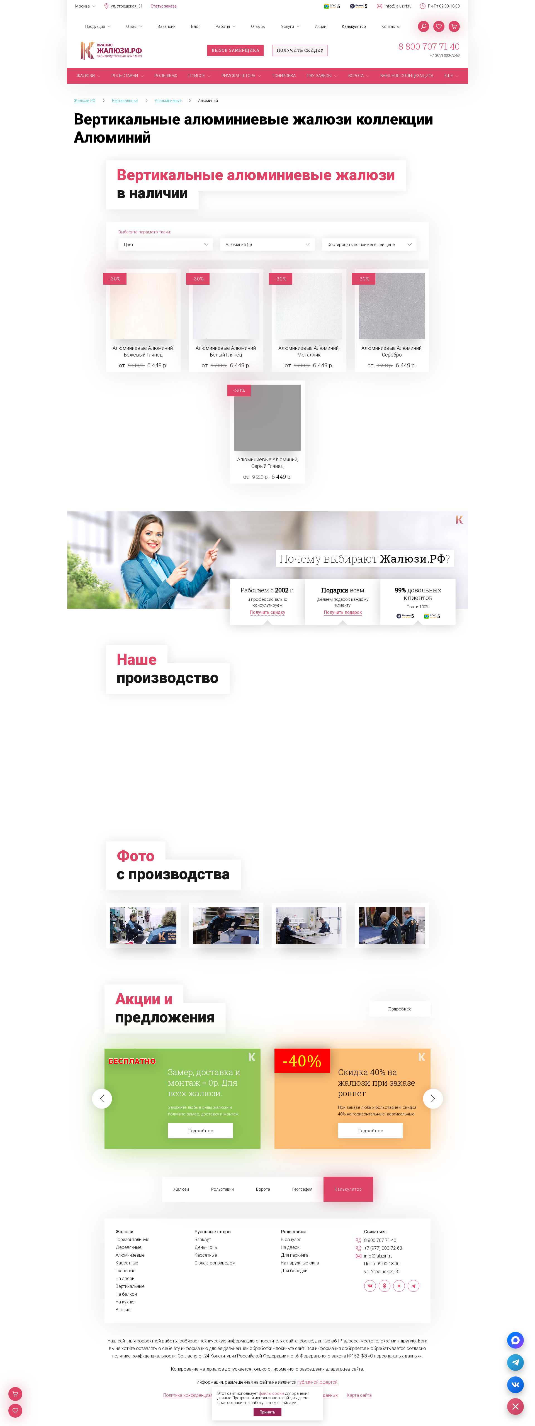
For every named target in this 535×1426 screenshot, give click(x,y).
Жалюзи (181, 1189)
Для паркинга (294, 1255)
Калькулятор (354, 26)
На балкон (126, 1294)
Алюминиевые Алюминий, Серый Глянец (267, 462)
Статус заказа (164, 6)
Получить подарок (343, 612)
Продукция (95, 26)
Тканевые (125, 1271)
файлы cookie (271, 1393)
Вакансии (167, 26)
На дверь (125, 1278)
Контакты (390, 26)
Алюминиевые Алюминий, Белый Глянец (226, 351)
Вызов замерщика (235, 50)
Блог (195, 26)
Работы (223, 26)
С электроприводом (214, 1263)
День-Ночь (205, 1247)
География (302, 1189)
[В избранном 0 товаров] (438, 26)
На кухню (125, 1302)
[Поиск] (423, 26)
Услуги (287, 26)
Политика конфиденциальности (195, 1395)
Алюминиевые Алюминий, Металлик (308, 351)
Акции (320, 26)
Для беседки (294, 1271)
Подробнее (200, 1130)
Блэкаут (202, 1239)
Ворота (263, 1189)
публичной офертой (317, 1382)
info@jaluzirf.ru (398, 6)
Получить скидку (300, 50)
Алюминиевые (130, 1255)
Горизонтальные (132, 1239)
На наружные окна (300, 1263)
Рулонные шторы (213, 1232)
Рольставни (222, 1189)
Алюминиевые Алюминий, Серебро (391, 351)
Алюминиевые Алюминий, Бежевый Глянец (143, 351)
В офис (123, 1310)
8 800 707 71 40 (429, 46)
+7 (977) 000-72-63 (445, 55)
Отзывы (258, 26)
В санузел (291, 1239)
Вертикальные (130, 1286)
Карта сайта (359, 1395)
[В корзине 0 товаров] (454, 26)
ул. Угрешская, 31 (127, 6)
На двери (290, 1247)
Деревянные (129, 1247)
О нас (131, 26)
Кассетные (127, 1263)
